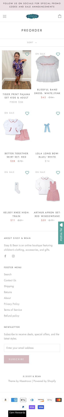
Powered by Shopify (44, 381)
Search (7, 274)
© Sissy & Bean (32, 376)
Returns (8, 292)
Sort (31, 42)
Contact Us (10, 280)
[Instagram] (13, 256)
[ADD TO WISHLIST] (27, 54)
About (7, 298)
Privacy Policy (11, 304)
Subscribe (16, 359)
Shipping (9, 286)
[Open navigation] (4, 16)
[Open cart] (59, 16)
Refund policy (11, 316)
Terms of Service (13, 310)
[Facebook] (5, 256)
